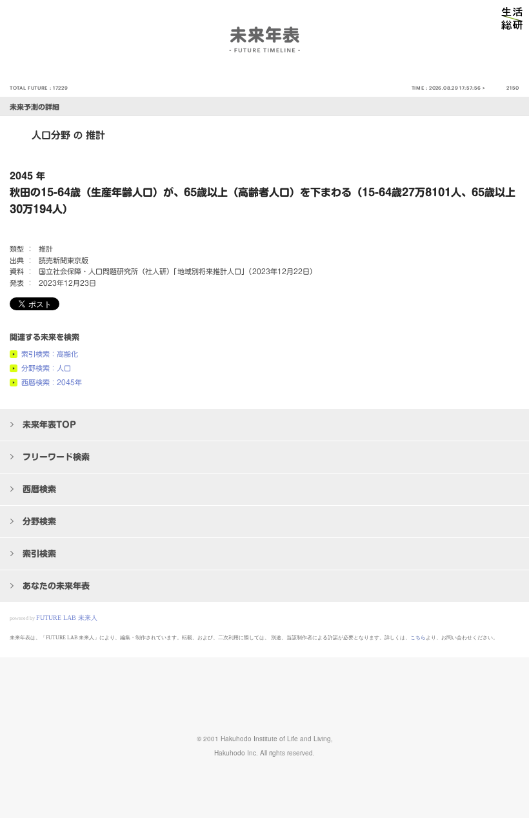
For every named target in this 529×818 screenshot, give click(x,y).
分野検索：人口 (46, 368)
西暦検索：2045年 (51, 382)
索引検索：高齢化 (49, 353)
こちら (418, 638)
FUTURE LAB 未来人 (66, 617)
